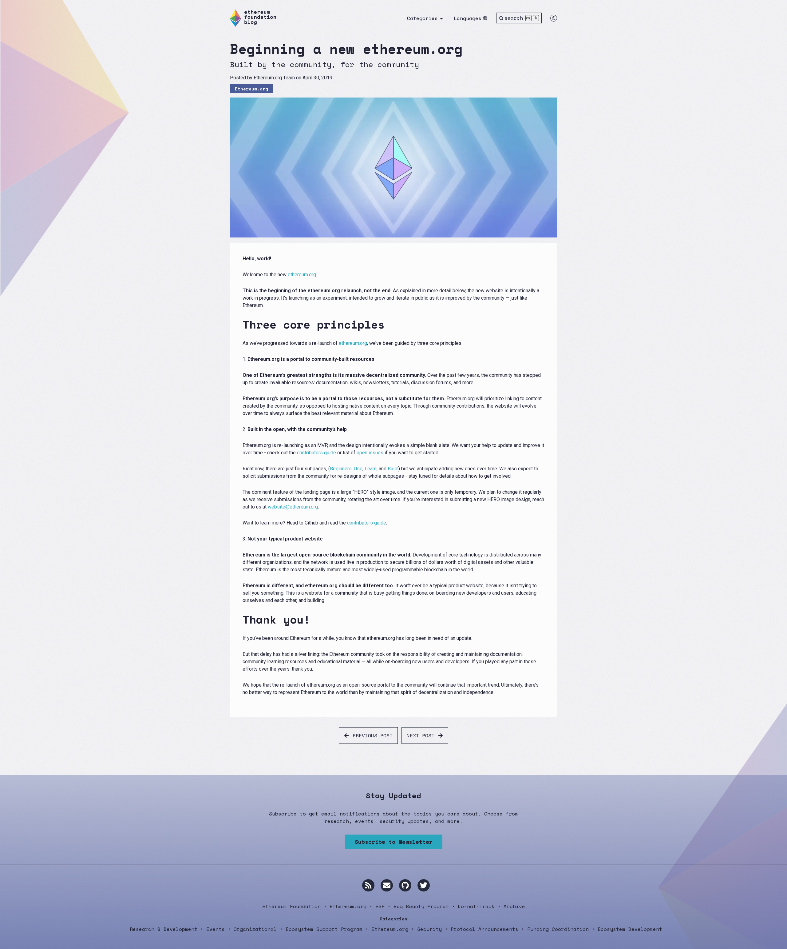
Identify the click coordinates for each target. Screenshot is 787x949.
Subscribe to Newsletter (394, 842)
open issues (370, 453)
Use (358, 469)
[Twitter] (423, 885)
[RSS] (368, 885)
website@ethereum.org (293, 507)
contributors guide (316, 453)
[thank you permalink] (239, 619)
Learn (371, 469)
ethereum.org (302, 274)
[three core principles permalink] (239, 324)
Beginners (341, 469)
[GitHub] (405, 885)
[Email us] (387, 885)
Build (393, 469)
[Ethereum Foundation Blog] (253, 18)
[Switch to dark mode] (553, 18)
